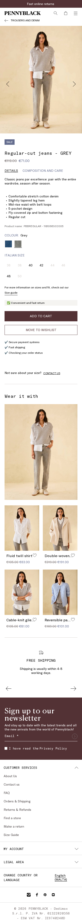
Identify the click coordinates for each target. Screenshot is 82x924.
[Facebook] (37, 894)
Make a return (14, 826)
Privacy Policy (53, 748)
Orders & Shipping (17, 801)
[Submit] (74, 736)
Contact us (12, 784)
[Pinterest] (45, 894)
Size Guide (11, 835)
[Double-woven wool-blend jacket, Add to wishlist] (73, 555)
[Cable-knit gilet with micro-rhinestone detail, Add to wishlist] (34, 619)
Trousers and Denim (25, 20)
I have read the (38, 748)
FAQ (7, 793)
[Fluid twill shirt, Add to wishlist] (34, 555)
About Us (10, 776)
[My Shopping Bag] (66, 13)
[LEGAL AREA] (76, 862)
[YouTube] (53, 894)
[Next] (74, 83)
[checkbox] (6, 748)
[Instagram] (28, 894)
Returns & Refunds (17, 809)
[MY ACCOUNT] (76, 849)
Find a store (12, 818)
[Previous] (8, 83)
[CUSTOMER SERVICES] (76, 767)
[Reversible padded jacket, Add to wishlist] (73, 619)
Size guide (11, 292)
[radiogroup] (41, 244)
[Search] (55, 13)
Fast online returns (41, 4)
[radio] (8, 244)
